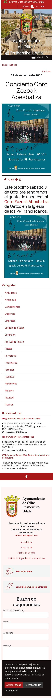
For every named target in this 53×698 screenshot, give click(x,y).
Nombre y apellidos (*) (13, 610)
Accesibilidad (26, 542)
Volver (47, 71)
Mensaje (7, 645)
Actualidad (10, 299)
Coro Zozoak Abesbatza (26, 201)
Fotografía (10, 355)
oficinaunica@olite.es (26, 535)
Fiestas (8, 348)
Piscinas (9, 404)
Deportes (10, 313)
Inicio (4, 64)
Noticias (13, 64)
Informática (11, 362)
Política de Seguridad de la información (26, 558)
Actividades (11, 292)
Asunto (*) (8, 632)
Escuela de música (14, 327)
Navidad (9, 397)
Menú (40, 57)
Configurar (12, 690)
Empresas (10, 320)
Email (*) (7, 621)
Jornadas (9, 369)
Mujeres (9, 390)
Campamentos (12, 306)
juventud (9, 376)
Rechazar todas (33, 684)
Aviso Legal (26, 547)
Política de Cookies (26, 552)
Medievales (11, 383)
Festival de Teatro (14, 341)
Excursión (10, 334)
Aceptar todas (13, 684)
